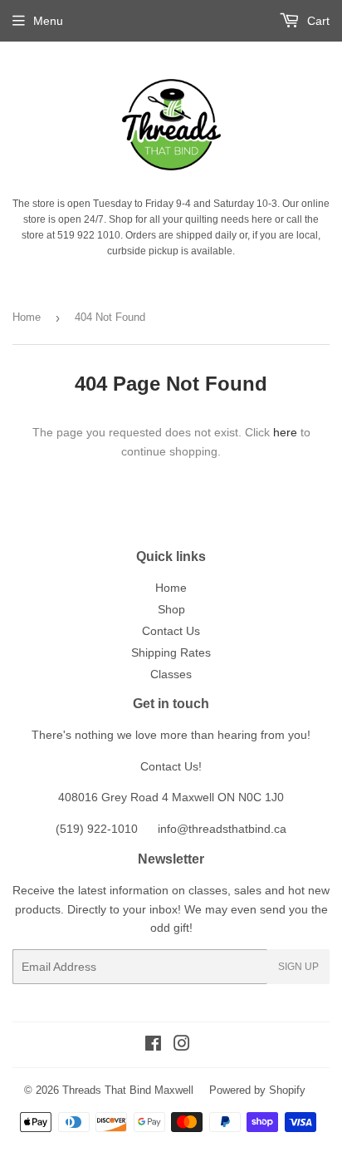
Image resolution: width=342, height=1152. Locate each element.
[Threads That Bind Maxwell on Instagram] (181, 1045)
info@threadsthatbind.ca (222, 828)
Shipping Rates (171, 652)
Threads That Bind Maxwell (127, 1090)
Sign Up (298, 966)
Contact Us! (171, 766)
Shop (171, 609)
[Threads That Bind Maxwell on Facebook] (153, 1045)
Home (26, 317)
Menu (48, 20)
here (285, 432)
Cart (317, 20)
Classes (171, 674)
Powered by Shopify (257, 1090)
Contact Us (171, 631)
